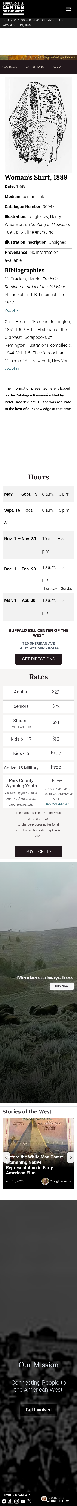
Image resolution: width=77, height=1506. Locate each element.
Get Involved (39, 1409)
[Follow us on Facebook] (4, 1500)
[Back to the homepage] (13, 9)
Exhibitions (35, 66)
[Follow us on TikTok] (10, 1500)
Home (6, 20)
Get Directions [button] (38, 658)
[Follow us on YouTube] (23, 1500)
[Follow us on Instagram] (16, 1500)
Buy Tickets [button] (38, 851)
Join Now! (61, 986)
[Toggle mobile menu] (68, 8)
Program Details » (57, 803)
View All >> (12, 311)
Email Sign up (16, 1495)
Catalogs (20, 20)
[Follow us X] (29, 1500)
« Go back (9, 66)
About (58, 66)
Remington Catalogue (45, 20)
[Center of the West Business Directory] (55, 1498)
